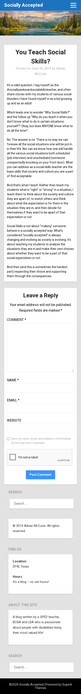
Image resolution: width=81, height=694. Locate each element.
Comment (16, 320)
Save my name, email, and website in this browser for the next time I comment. (41, 441)
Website (14, 420)
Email (13, 400)
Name (13, 380)
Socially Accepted (23, 5)
